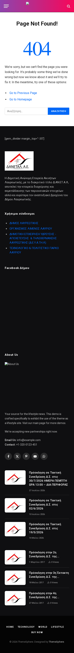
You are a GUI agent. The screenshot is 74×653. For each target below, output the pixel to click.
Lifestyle (57, 627)
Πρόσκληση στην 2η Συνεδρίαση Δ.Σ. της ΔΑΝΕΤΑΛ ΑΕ (43, 556)
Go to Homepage (20, 99)
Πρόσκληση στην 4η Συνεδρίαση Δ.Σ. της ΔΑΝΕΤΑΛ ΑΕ (43, 597)
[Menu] (6, 6)
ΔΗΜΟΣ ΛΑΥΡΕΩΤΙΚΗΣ (23, 223)
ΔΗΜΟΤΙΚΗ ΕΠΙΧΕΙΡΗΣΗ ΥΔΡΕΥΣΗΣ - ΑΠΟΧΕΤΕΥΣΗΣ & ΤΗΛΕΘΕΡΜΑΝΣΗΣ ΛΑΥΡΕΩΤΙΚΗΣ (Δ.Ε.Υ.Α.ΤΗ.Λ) (33, 238)
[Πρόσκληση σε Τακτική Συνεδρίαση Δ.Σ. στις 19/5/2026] (15, 529)
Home (10, 627)
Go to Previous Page (23, 93)
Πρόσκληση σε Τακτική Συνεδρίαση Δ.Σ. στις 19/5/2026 (45, 528)
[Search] (68, 6)
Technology (26, 627)
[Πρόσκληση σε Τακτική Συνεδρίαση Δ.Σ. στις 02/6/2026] (15, 505)
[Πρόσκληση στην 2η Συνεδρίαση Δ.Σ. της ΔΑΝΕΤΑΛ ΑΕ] (15, 557)
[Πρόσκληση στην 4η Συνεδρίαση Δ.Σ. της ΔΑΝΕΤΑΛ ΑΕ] (15, 598)
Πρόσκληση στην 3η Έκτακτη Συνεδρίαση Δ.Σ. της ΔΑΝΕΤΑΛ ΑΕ (49, 577)
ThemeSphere (56, 641)
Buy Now (37, 632)
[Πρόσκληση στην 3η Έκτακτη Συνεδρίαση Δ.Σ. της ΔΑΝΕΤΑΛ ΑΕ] (15, 578)
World (42, 627)
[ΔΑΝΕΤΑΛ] (37, 6)
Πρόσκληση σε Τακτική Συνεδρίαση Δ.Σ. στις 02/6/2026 (45, 504)
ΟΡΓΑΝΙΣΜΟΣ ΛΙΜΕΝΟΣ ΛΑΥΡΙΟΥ (30, 228)
